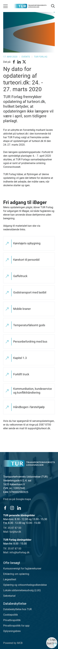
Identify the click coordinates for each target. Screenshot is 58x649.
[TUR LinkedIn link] (19, 508)
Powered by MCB (13, 643)
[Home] (29, 463)
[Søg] (52, 6)
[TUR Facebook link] (5, 508)
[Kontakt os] (52, 643)
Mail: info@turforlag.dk (16, 552)
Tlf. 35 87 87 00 (12, 527)
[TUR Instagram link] (12, 508)
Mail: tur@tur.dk (12, 531)
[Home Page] (29, 6)
